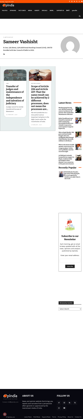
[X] (77, 1)
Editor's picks (35, 83)
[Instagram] (72, 1)
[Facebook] (69, 1)
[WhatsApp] (79, 1)
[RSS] (74, 1)
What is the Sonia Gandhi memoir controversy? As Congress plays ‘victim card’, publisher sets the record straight (66, 148)
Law (7, 83)
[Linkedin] (4, 54)
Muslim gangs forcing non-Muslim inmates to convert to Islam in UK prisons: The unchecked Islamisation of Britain (66, 111)
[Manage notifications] (4, 414)
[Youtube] (82, 1)
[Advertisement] (70, 286)
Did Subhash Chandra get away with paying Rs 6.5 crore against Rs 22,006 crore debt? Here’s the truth (72, 175)
